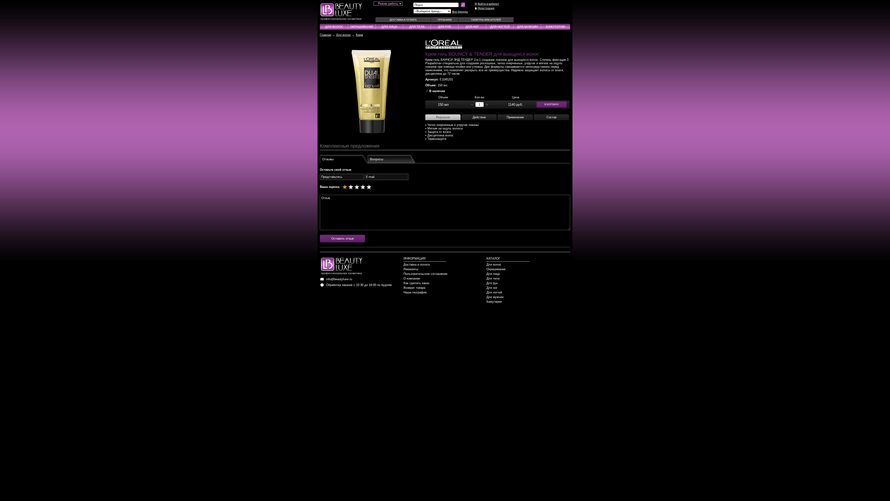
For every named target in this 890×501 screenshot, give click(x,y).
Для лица (389, 27)
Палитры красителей (486, 19)
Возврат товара (414, 287)
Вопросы (376, 159)
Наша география (415, 292)
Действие (479, 117)
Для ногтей (499, 27)
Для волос (334, 27)
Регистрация (486, 8)
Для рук (444, 27)
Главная (325, 35)
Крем (359, 35)
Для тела (417, 27)
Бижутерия (555, 27)
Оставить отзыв (342, 238)
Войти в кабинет (488, 4)
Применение (515, 117)
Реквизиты (411, 269)
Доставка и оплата (403, 19)
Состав (551, 117)
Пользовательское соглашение (425, 274)
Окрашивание (362, 27)
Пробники (445, 19)
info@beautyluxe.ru (339, 279)
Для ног (472, 27)
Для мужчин (527, 27)
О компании (412, 278)
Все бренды (460, 11)
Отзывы (328, 159)
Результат (443, 117)
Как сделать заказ (416, 283)
